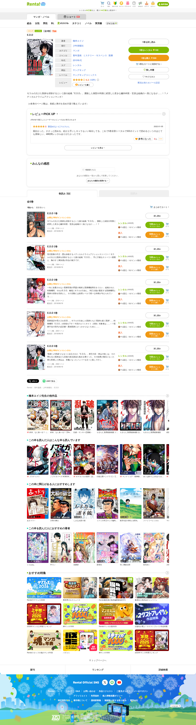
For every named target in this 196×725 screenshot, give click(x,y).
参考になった (144, 138)
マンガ (76, 50)
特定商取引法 (64, 700)
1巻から (30, 207)
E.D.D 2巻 (52, 246)
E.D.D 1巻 (52, 213)
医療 (111, 55)
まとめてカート (160, 207)
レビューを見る (97, 147)
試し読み (157, 215)
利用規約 (95, 695)
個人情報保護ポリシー (112, 695)
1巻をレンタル (148, 49)
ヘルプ (69, 691)
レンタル (77, 65)
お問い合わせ (89, 691)
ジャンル (111, 23)
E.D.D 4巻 (52, 312)
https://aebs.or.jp (67, 720)
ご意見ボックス (123, 691)
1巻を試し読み (148, 41)
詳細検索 (163, 669)
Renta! (29, 387)
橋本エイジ (78, 40)
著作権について (80, 700)
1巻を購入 (148, 58)
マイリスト (150, 76)
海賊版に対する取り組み (115, 700)
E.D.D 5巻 (52, 346)
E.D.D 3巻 (52, 279)
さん (59, 126)
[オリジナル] (63, 23)
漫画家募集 (96, 700)
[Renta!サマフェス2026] (43, 4)
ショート (73, 16)
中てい (52, 564)
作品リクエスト (106, 691)
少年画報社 (78, 45)
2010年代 (77, 60)
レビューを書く (84, 84)
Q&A (77, 691)
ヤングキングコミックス (85, 74)
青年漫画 (77, 55)
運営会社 (134, 700)
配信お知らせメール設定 (149, 82)
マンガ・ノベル (41, 16)
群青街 (99, 564)
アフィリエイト (80, 695)
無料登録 (164, 4)
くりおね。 (31, 564)
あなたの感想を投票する (97, 180)
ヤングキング (79, 69)
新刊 (32, 669)
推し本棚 (150, 69)
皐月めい (146, 564)
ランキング (98, 669)
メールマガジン (141, 691)
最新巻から (40, 207)
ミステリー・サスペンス (95, 55)
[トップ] (33, 4)
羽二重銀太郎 (125, 564)
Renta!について (55, 691)
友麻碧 (76, 564)
